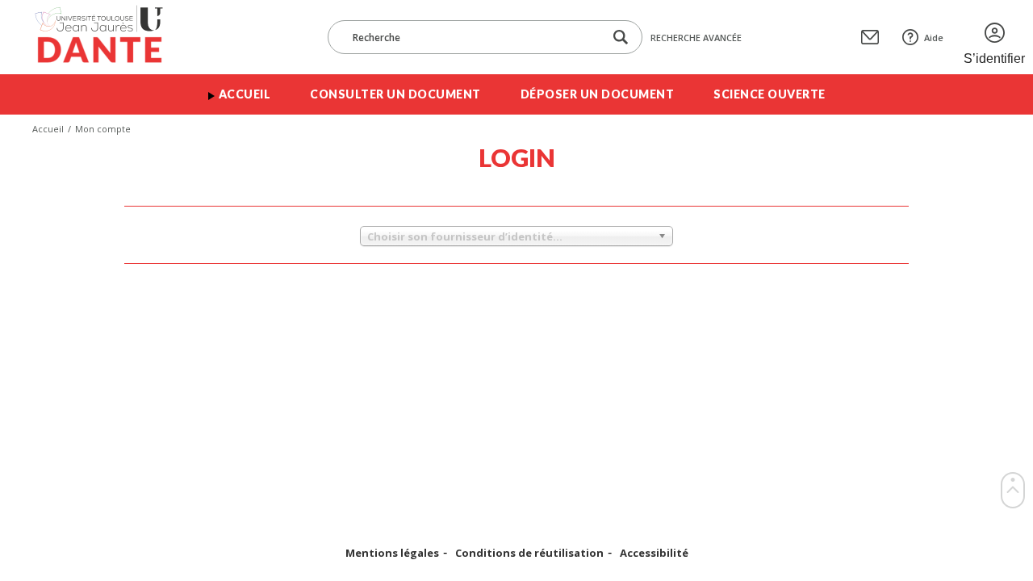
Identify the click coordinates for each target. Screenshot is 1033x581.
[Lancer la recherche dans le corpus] (620, 37)
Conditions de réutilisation (529, 553)
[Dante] (109, 37)
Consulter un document (395, 94)
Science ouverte (769, 94)
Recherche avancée (696, 37)
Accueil (245, 94)
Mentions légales (392, 553)
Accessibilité (654, 553)
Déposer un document (598, 94)
